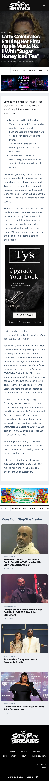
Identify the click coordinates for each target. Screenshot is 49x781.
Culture (36, 751)
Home (43, 767)
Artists (32, 70)
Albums (41, 70)
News (24, 756)
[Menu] (44, 5)
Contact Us (41, 764)
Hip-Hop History (19, 70)
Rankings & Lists (39, 756)
